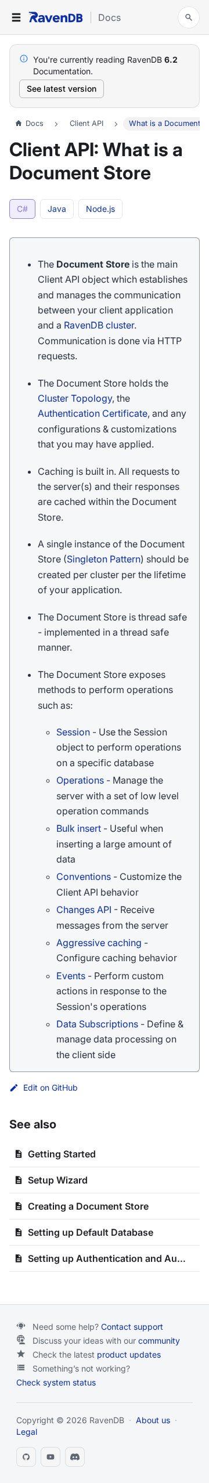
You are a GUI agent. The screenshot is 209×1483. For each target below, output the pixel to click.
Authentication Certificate (92, 413)
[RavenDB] (56, 17)
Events (70, 976)
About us (153, 1420)
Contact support (132, 1327)
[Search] (189, 17)
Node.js (100, 209)
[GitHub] (26, 1457)
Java (57, 209)
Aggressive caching (99, 942)
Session (73, 732)
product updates (129, 1354)
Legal (26, 1432)
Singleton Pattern (103, 559)
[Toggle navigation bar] (16, 17)
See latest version (61, 88)
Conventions (83, 876)
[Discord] (75, 1457)
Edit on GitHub (50, 1087)
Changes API (83, 909)
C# (22, 209)
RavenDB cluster (99, 325)
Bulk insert (78, 828)
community (159, 1340)
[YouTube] (50, 1457)
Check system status (56, 1382)
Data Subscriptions (97, 1024)
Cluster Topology (75, 398)
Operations (80, 780)
